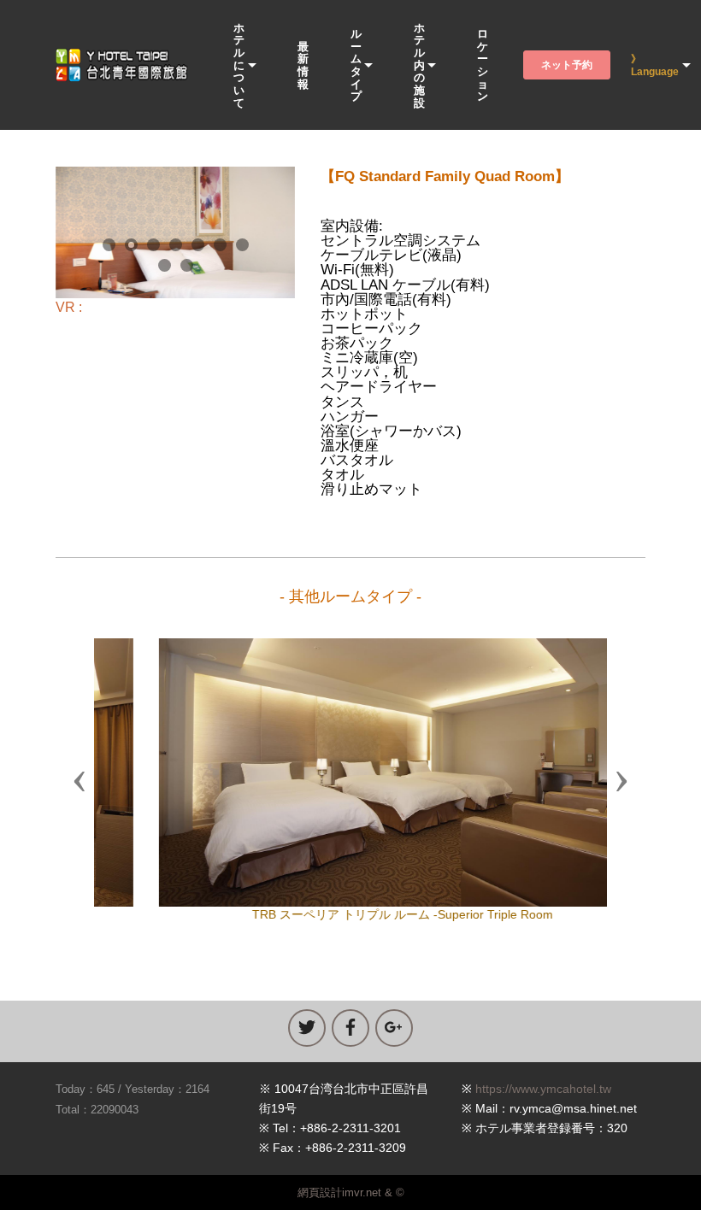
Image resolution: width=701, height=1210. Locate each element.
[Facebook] (350, 1028)
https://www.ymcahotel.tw (543, 1088)
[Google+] (394, 1028)
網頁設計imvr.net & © (350, 1192)
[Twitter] (307, 1028)
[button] (79, 780)
